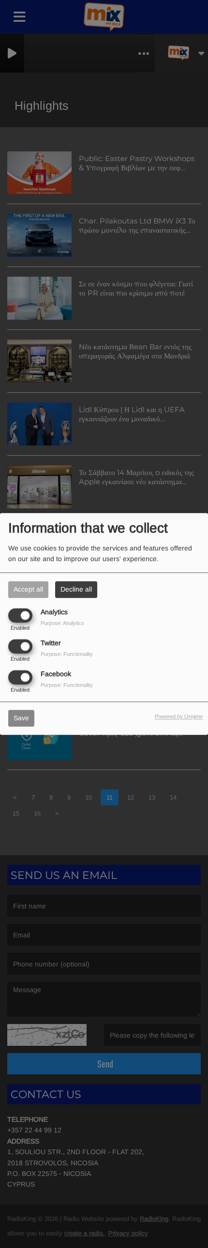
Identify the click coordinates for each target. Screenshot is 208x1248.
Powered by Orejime (179, 717)
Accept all (28, 589)
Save (21, 718)
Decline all (76, 589)
